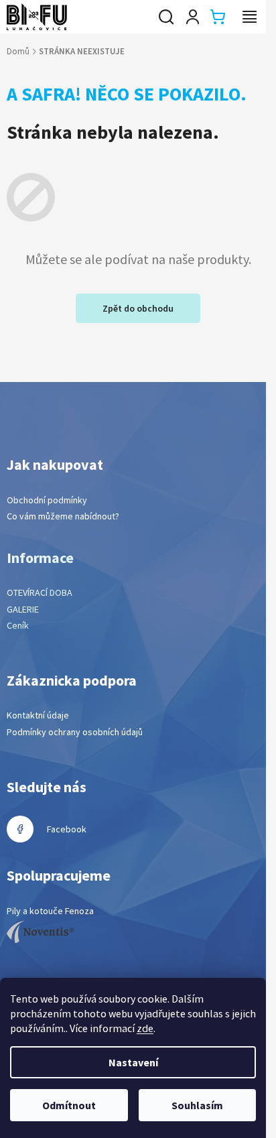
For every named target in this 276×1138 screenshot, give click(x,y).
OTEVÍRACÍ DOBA (39, 592)
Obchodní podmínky (47, 500)
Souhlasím (197, 1105)
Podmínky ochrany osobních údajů (75, 732)
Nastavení (133, 1062)
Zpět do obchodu (138, 308)
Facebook (66, 829)
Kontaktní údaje (38, 715)
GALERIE (23, 609)
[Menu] (249, 16)
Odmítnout (69, 1105)
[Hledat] (166, 16)
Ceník (18, 625)
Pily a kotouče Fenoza (50, 911)
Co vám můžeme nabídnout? (63, 516)
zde (145, 1028)
